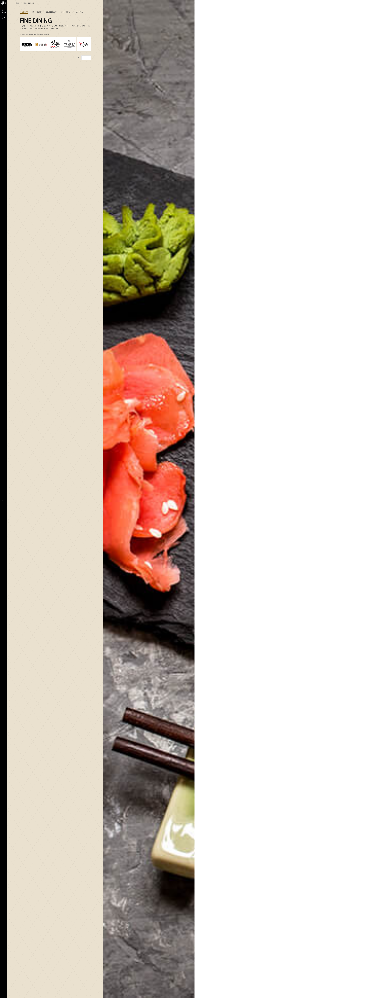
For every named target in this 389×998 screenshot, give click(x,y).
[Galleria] (3, 3)
